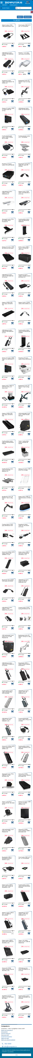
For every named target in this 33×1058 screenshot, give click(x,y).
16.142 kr (4, 712)
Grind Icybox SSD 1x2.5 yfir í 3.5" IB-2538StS (25, 858)
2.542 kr (4, 351)
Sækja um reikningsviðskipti (8, 1039)
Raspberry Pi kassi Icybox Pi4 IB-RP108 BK (8, 164)
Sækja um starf (5, 1038)
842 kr (20, 46)
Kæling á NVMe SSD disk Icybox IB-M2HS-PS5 (7, 415)
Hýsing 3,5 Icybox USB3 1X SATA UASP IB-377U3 (8, 109)
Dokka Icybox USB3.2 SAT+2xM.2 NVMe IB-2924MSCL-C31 (7, 886)
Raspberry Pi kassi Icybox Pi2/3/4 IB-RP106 (25, 358)
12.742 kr (21, 767)
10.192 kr (4, 407)
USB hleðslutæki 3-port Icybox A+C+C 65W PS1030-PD (8, 636)
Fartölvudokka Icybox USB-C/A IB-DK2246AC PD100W (24, 886)
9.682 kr (4, 740)
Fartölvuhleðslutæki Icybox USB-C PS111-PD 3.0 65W (25, 720)
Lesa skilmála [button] (11, 1051)
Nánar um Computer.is (7, 1030)
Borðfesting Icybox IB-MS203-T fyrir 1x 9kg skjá (7, 498)
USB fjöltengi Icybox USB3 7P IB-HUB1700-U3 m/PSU (8, 276)
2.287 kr (4, 823)
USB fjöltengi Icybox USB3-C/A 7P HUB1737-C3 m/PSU (8, 664)
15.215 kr (4, 906)
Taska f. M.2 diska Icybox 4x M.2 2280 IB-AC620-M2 (24, 942)
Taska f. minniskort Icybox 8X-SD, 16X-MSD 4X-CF (8, 803)
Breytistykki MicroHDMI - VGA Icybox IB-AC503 (8, 580)
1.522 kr (4, 545)
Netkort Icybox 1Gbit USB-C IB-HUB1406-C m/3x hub (24, 193)
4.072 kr (4, 490)
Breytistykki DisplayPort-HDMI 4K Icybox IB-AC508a (25, 165)
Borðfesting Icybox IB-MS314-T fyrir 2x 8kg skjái (24, 387)
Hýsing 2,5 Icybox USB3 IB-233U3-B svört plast (8, 247)
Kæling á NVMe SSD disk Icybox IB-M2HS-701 (7, 304)
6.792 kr (4, 379)
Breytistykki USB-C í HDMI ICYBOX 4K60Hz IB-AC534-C (24, 664)
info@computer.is (13, 5)
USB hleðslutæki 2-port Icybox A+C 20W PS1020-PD (8, 831)
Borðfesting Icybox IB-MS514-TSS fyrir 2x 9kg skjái (25, 636)
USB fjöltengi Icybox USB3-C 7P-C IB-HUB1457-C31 (7, 720)
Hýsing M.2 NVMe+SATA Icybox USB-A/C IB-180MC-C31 (8, 747)
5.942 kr (21, 268)
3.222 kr (4, 74)
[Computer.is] (13, 3)
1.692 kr (21, 379)
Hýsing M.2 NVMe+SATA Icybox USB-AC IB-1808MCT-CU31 (8, 553)
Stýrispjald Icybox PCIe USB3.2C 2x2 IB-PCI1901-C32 (8, 775)
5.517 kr (4, 629)
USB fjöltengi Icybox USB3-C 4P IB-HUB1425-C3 (7, 193)
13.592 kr (21, 102)
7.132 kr (21, 712)
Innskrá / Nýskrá (5, 8)
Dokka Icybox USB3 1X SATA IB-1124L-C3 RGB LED (25, 498)
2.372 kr (4, 185)
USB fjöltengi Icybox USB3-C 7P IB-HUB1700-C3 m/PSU (7, 609)
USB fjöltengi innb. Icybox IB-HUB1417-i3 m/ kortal (24, 969)
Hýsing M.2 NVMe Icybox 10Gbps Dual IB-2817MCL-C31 (8, 969)
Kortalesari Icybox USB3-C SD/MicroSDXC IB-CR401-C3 (25, 276)
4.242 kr (4, 213)
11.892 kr (4, 934)
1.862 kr (21, 961)
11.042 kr (21, 129)
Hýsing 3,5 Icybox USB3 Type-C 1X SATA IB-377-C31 (8, 359)
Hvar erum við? (5, 1035)
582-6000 (4, 5)
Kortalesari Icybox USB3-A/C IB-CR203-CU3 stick (24, 525)
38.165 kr (21, 1017)
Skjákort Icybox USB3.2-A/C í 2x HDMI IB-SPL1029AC (8, 914)
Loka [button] (16, 1054)
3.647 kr (21, 989)
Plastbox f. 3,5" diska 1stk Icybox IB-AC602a (24, 53)
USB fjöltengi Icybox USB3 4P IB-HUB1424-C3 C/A (8, 331)
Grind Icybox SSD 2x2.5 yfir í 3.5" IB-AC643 (25, 26)
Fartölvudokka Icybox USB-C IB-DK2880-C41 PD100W (24, 997)
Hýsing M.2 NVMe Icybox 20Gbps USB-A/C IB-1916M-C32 (25, 775)
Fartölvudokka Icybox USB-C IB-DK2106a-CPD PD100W (7, 692)
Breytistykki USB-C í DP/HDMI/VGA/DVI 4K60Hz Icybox (7, 858)
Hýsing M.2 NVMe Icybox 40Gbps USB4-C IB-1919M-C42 (25, 831)
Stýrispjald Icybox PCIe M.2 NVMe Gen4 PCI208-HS (8, 220)
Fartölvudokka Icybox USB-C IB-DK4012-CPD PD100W (25, 747)
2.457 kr (21, 490)
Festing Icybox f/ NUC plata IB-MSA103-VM (7, 525)
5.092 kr (4, 129)
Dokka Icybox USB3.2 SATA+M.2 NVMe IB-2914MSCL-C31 (24, 553)
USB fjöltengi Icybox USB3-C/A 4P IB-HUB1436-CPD (24, 581)
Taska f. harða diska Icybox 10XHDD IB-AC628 (24, 442)
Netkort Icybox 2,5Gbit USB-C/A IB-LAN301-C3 (25, 303)
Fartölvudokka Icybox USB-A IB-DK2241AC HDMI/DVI (24, 220)
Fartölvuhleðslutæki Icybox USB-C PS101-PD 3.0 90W (7, 137)
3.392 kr (4, 46)
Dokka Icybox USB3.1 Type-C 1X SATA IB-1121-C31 (24, 248)
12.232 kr (21, 934)
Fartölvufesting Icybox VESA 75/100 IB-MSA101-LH (7, 470)
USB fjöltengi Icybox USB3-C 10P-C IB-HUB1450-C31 (24, 914)
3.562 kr (21, 185)
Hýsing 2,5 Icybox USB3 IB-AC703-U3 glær (25, 469)
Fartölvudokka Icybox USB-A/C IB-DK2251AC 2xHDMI (24, 331)
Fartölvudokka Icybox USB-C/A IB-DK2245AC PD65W (8, 442)
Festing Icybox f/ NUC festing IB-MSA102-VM (24, 608)
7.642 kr (4, 157)
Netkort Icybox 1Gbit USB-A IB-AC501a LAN (8, 26)
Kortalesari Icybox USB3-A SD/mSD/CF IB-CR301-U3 (8, 82)
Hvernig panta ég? (6, 1033)
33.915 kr (4, 462)
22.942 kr (21, 351)
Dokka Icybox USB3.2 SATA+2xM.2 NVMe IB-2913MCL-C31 (8, 942)
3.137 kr (4, 240)
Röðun (20, 17)
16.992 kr (21, 240)
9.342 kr (4, 1017)
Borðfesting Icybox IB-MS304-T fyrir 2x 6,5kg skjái (24, 82)
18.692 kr (21, 407)
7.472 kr (4, 767)
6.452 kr (4, 795)
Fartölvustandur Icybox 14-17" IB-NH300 (24, 136)
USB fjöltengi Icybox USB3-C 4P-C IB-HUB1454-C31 (24, 692)
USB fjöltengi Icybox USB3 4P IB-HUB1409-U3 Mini (8, 54)
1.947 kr (4, 323)
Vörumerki (27, 17)
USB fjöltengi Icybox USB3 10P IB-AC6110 (24, 109)
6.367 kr (4, 878)
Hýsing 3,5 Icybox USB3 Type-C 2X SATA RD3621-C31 (25, 803)
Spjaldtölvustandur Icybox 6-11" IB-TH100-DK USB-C (8, 997)
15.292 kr (21, 823)
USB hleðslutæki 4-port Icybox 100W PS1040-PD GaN (24, 415)
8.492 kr (21, 434)
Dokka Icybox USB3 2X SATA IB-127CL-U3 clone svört (8, 387)
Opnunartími (4, 1031)
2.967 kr (4, 268)
